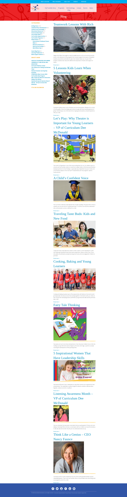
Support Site (83, 492)
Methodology (70, 8)
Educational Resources (37, 31)
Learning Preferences (36, 52)
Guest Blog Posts (35, 51)
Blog (69, 10)
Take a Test (67, 1)
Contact (78, 492)
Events (85, 8)
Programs (61, 8)
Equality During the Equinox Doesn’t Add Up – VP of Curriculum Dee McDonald (40, 82)
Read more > (56, 65)
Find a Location (45, 1)
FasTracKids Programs (37, 38)
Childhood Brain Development (39, 27)
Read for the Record (38, 44)
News (91, 8)
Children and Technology (37, 29)
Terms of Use (74, 492)
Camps (79, 8)
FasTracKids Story (50, 8)
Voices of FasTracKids (38, 46)
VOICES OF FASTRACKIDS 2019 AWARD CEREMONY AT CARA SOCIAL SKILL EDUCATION (40, 62)
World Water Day (37, 48)
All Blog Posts (34, 26)
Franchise (83, 1)
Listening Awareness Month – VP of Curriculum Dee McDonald (73, 398)
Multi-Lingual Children (37, 54)
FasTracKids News (36, 34)
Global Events (34, 39)
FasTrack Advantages (36, 33)
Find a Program (57, 1)
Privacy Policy (68, 492)
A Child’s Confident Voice (70, 178)
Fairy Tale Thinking (66, 305)
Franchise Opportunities (59, 492)
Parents (75, 1)
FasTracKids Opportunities (38, 36)
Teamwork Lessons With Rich (73, 24)
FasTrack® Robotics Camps (38, 65)
